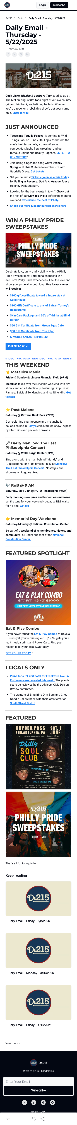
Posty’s (32, 426)
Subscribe (59, 4)
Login (42, 4)
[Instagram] (52, 1102)
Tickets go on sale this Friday (50, 177)
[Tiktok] (34, 1102)
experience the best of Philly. (40, 200)
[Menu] (72, 4)
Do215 (9, 18)
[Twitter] (24, 1102)
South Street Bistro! (22, 703)
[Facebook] (43, 1102)
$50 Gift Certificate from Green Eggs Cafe (37, 325)
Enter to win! (20, 113)
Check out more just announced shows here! (38, 205)
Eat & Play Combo (45, 634)
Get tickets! (38, 171)
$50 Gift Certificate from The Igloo (32, 331)
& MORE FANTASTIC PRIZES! (29, 337)
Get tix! (24, 505)
